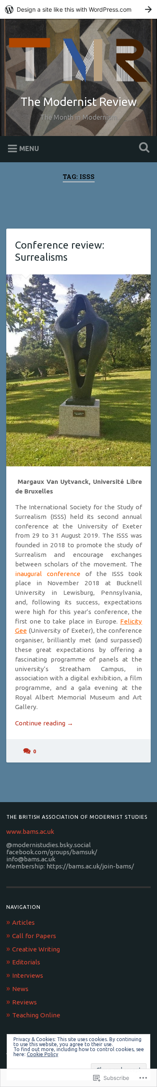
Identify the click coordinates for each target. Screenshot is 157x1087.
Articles (23, 922)
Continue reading (44, 723)
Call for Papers (34, 935)
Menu (29, 148)
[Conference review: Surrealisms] (78, 370)
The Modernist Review (79, 101)
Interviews (27, 975)
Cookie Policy (42, 1054)
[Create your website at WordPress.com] (78, 9)
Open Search (142, 148)
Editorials (26, 962)
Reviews (24, 1002)
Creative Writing (36, 949)
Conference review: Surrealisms (59, 251)
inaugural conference (47, 573)
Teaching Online (36, 1015)
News (20, 988)
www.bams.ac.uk (30, 831)
